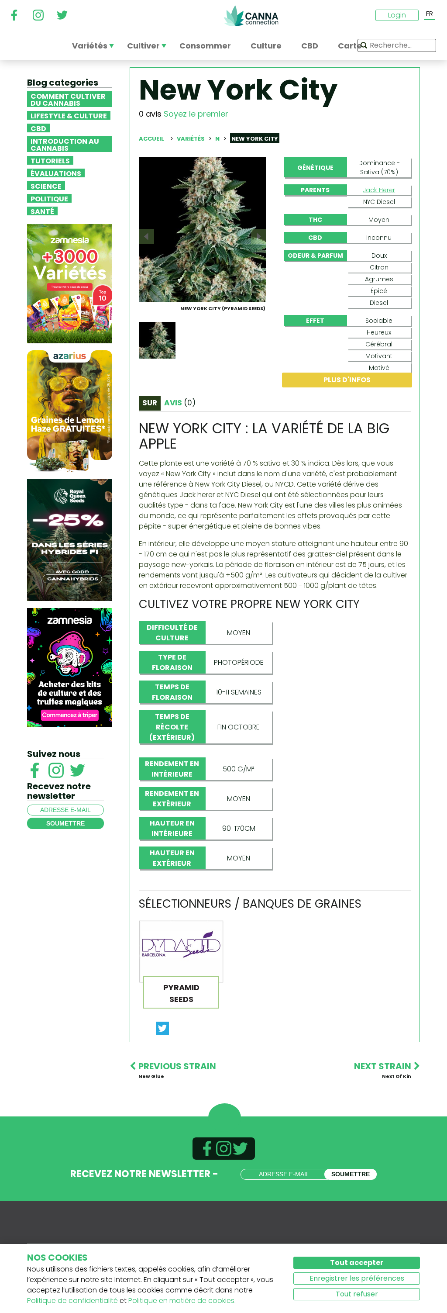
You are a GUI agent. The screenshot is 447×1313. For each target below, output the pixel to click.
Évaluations (56, 173)
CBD (38, 128)
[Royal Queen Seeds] (69, 540)
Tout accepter (356, 1263)
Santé (42, 211)
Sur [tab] (149, 402)
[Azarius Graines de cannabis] (69, 411)
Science (46, 185)
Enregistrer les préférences (356, 1278)
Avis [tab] (180, 402)
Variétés (191, 139)
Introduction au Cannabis (65, 144)
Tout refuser (357, 1294)
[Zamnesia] (69, 283)
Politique (49, 198)
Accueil (151, 139)
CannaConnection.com (251, 15)
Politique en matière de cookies (181, 1301)
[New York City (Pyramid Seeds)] (202, 229)
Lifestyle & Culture (69, 115)
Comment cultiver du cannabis (68, 99)
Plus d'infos (347, 380)
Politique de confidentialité (72, 1301)
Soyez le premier (196, 113)
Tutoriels (50, 160)
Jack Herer (379, 190)
